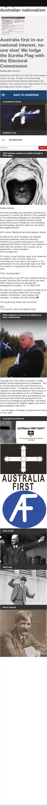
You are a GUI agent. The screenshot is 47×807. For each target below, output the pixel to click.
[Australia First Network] (23, 432)
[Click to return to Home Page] (23, 94)
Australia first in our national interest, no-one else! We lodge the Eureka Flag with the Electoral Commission (22, 52)
